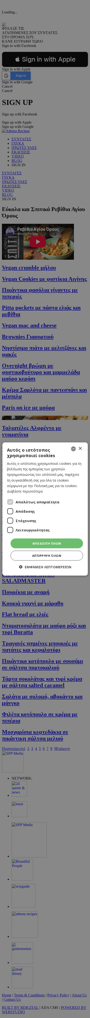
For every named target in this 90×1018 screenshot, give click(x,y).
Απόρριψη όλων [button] (46, 555)
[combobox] (73, 448)
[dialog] (45, 509)
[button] (45, 567)
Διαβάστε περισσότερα (25, 491)
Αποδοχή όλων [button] (46, 543)
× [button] (80, 448)
